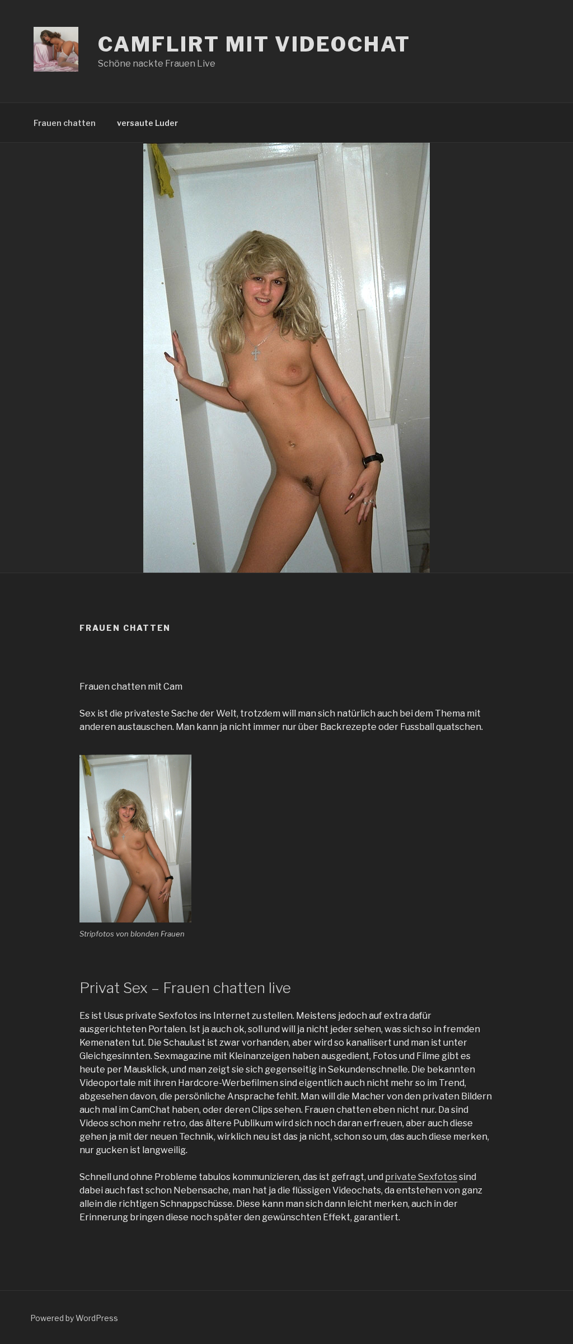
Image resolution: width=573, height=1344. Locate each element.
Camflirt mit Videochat (254, 44)
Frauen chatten (65, 123)
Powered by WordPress (74, 1318)
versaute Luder (147, 123)
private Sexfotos (421, 1177)
